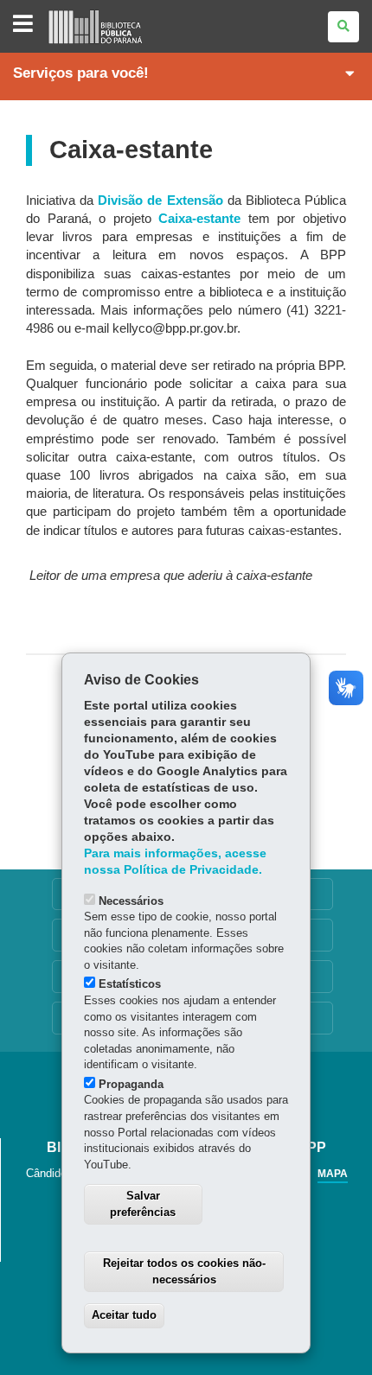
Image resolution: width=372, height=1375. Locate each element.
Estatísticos (130, 983)
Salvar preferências (143, 1204)
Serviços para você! (81, 73)
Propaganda (131, 1084)
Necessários (131, 900)
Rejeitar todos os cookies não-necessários (184, 1271)
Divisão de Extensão (160, 200)
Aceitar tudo (124, 1314)
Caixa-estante (199, 219)
